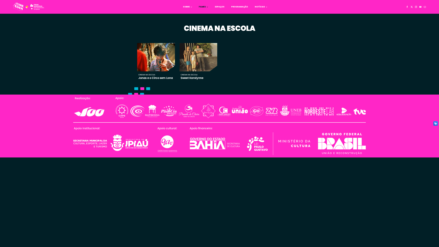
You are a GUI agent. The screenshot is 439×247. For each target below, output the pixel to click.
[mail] (425, 7)
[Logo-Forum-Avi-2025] (37, 5)
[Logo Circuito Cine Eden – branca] (18, 3)
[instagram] (416, 7)
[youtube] (420, 7)
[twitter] (412, 7)
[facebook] (407, 7)
